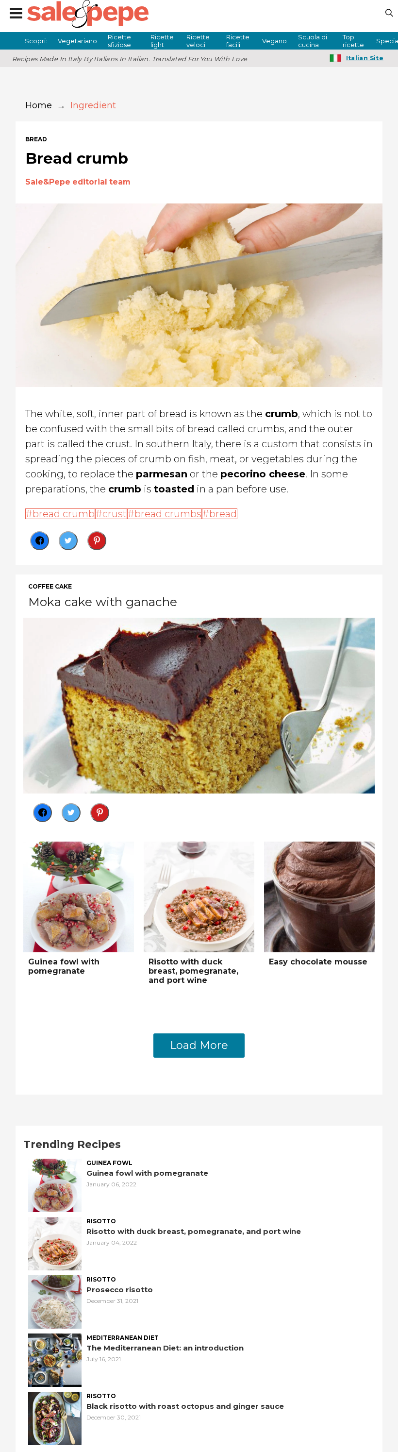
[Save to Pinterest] (96, 540)
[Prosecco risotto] (55, 1301)
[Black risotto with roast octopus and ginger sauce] (55, 1417)
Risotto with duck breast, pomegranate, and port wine (193, 971)
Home (38, 105)
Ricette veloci (198, 41)
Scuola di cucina (312, 41)
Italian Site (364, 58)
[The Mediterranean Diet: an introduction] (55, 1359)
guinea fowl (109, 1163)
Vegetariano (77, 41)
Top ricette (353, 41)
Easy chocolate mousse (318, 961)
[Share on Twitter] (68, 540)
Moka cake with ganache (102, 601)
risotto (101, 1221)
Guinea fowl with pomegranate (64, 966)
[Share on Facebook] (39, 540)
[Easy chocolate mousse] (319, 896)
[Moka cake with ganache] (199, 704)
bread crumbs (167, 513)
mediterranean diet (122, 1337)
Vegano (274, 41)
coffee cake (50, 586)
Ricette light (162, 41)
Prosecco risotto (119, 1289)
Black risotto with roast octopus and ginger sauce (185, 1406)
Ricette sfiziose (119, 41)
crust (114, 513)
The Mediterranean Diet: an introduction (165, 1347)
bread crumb (64, 513)
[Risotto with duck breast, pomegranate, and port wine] (199, 896)
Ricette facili (237, 41)
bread (36, 139)
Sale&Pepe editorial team (78, 181)
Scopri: (36, 41)
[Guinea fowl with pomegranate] (78, 896)
